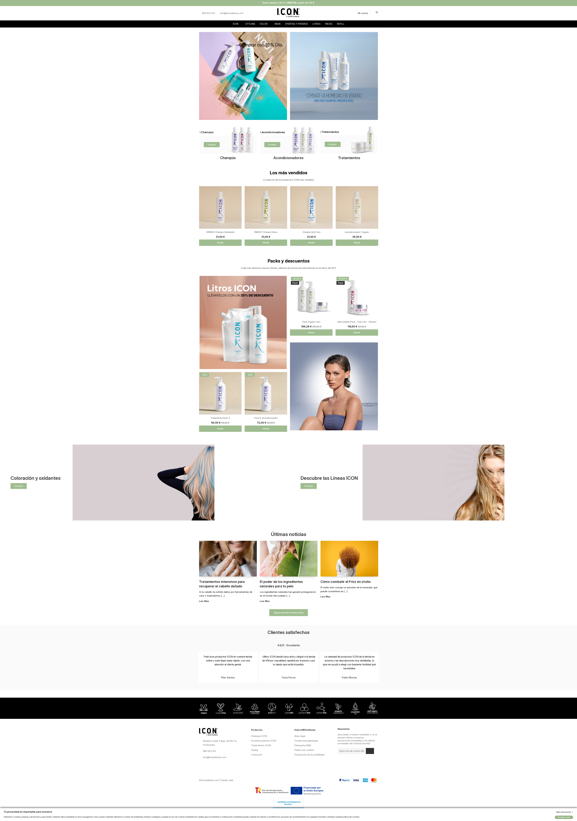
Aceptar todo (564, 817)
